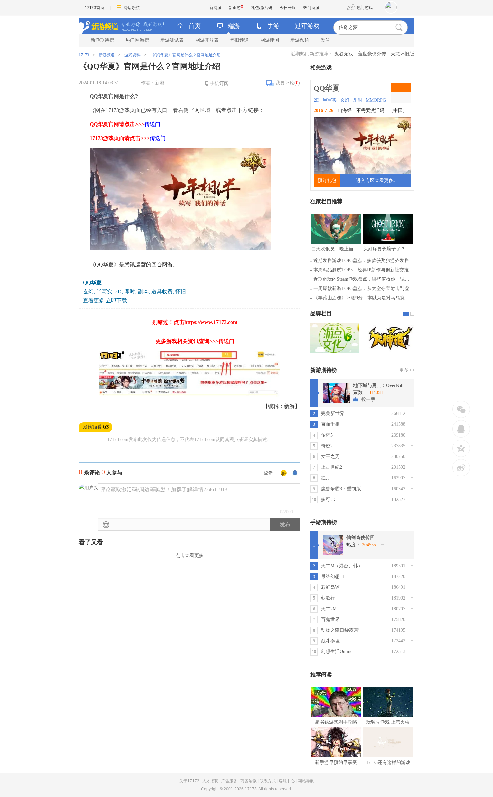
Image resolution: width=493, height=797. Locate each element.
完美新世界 (332, 413)
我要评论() (288, 83)
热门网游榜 (137, 40)
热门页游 (311, 7)
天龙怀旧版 (402, 53)
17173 (84, 55)
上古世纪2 (331, 467)
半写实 (330, 100)
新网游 (215, 7)
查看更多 (93, 300)
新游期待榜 (102, 40)
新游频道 (107, 55)
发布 (285, 524)
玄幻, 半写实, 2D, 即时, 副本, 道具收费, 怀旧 (134, 291)
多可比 (328, 499)
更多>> (406, 370)
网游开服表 (207, 40)
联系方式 (268, 781)
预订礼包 (327, 180)
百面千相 (330, 424)
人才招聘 (210, 781)
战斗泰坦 (330, 640)
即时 (357, 100)
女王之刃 (330, 456)
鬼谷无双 (343, 53)
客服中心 (287, 781)
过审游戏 (307, 25)
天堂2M (329, 608)
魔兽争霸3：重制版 (341, 488)
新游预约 (299, 40)
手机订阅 (219, 83)
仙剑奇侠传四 (360, 537)
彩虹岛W (330, 587)
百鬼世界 (330, 619)
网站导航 (131, 7)
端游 (234, 25)
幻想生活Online (336, 651)
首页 (194, 25)
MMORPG (376, 100)
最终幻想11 (332, 576)
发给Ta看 (92, 427)
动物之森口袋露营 (340, 630)
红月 (325, 477)
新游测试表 (172, 40)
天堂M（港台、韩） (342, 565)
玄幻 (344, 100)
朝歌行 (328, 598)
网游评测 (269, 40)
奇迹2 (327, 445)
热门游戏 (365, 7)
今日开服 (288, 7)
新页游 (235, 7)
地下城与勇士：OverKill (378, 385)
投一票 (368, 399)
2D (316, 100)
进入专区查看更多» (376, 180)
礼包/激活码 (261, 7)
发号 (325, 40)
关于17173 (189, 781)
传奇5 (327, 435)
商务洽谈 (248, 781)
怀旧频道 (239, 40)
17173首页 (94, 7)
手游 (273, 25)
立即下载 (116, 300)
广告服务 (229, 781)
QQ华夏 (327, 88)
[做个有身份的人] (284, 473)
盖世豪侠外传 (372, 53)
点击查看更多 (189, 555)
